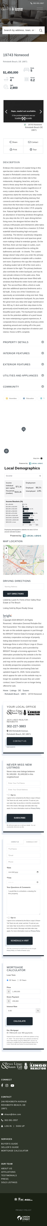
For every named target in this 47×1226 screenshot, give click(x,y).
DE (19, 691)
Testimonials (9, 1175)
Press (5, 1179)
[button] (41, 30)
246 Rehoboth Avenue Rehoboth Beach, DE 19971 (14, 1105)
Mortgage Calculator (14, 1151)
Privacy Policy (35, 808)
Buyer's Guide (9, 1144)
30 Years (12, 980)
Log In (8, 1126)
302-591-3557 (38, 3)
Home (5, 691)
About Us (6, 1169)
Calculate (20, 1021)
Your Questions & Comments (18, 887)
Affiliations (8, 1172)
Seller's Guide (10, 1147)
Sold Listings (9, 1182)
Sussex (26, 691)
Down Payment (13, 997)
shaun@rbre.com (12, 1114)
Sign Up (20, 1126)
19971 (23, 694)
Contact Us (19, 741)
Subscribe (20, 818)
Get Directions (15, 594)
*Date (9, 868)
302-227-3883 (16, 726)
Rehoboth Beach (12, 694)
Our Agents (11, 747)
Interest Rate (12, 1006)
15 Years (23, 980)
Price (9, 987)
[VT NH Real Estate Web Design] (23, 1218)
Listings (13, 691)
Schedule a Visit (31, 842)
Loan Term (11, 975)
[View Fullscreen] (6, 557)
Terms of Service (21, 950)
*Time (9, 878)
